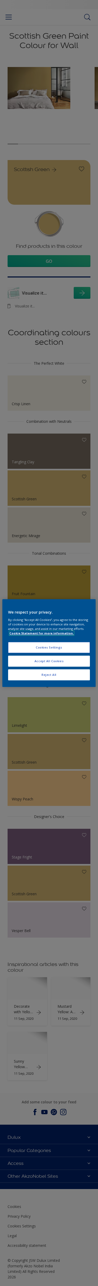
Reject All (49, 675)
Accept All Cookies (49, 661)
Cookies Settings (49, 647)
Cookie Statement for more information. (41, 633)
